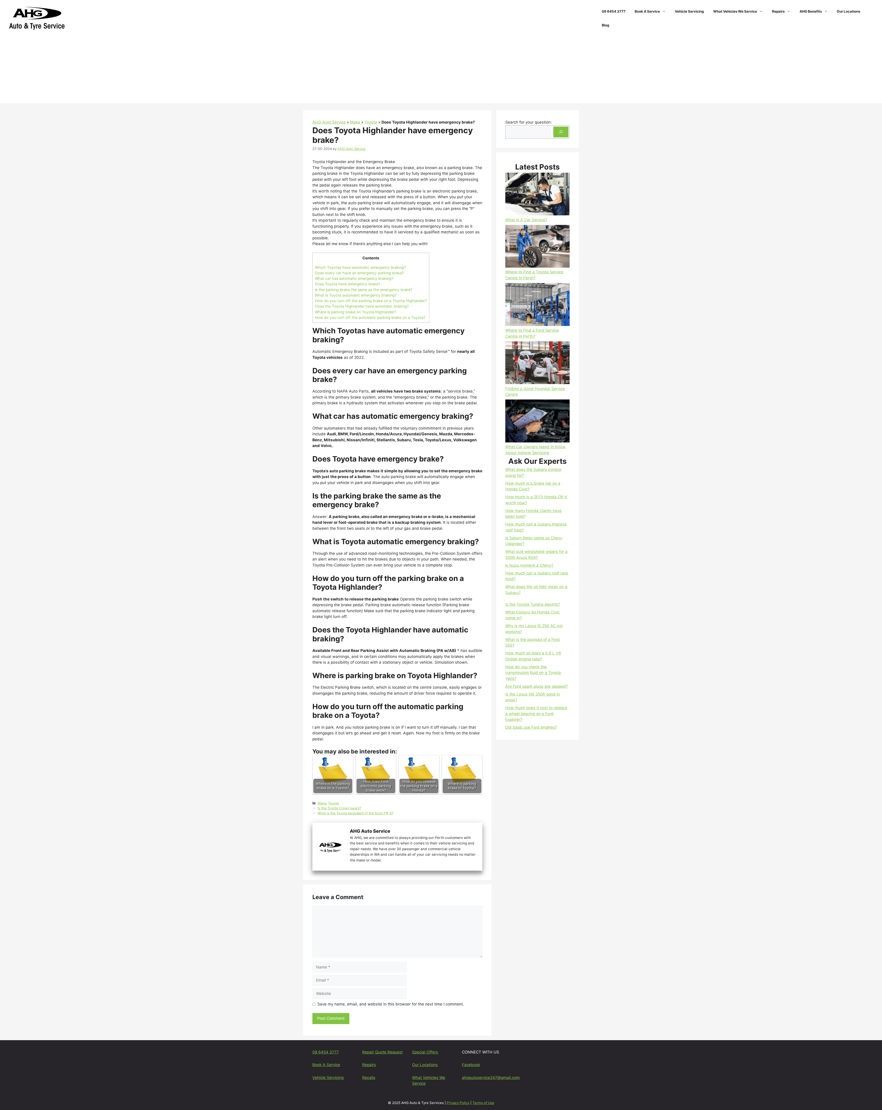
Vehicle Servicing (689, 11)
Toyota (371, 122)
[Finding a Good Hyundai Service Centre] (537, 363)
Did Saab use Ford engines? (531, 727)
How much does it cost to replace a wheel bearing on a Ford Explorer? (536, 713)
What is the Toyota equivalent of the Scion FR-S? (355, 813)
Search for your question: (528, 122)
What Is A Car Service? (526, 220)
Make (355, 122)
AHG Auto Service (329, 122)
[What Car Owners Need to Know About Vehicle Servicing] (537, 421)
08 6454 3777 (613, 11)
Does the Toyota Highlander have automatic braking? (362, 306)
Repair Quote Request (382, 1052)
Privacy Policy (458, 1103)
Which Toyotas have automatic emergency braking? (360, 267)
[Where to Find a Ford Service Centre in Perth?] (537, 305)
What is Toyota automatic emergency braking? (355, 295)
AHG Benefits (811, 11)
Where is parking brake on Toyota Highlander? (355, 312)
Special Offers (425, 1052)
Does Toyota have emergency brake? (347, 284)
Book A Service (647, 11)
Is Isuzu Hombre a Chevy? (529, 565)
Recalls (368, 1077)
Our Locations (848, 11)
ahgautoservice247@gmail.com (491, 1077)
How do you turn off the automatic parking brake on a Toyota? (370, 317)
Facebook (471, 1064)
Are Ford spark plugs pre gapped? (536, 686)
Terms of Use (483, 1103)
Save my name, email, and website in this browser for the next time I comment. (390, 1004)
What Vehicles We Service (735, 11)
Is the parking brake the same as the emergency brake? (363, 289)
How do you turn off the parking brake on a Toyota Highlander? (371, 300)
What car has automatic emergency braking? (354, 278)
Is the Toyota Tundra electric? (532, 604)
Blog (605, 25)
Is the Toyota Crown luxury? (339, 808)
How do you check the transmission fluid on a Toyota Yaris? (533, 673)
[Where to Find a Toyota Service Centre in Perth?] (537, 247)
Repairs (778, 11)
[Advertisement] (441, 71)
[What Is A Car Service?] (537, 195)
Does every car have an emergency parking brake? (359, 273)
